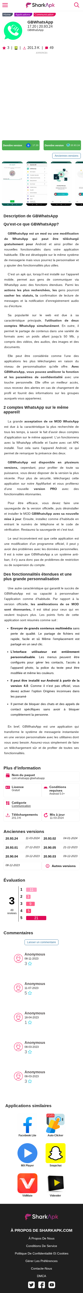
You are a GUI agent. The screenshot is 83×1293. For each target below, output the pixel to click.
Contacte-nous (41, 1268)
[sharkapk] (40, 5)
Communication (44, 14)
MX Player (27, 1165)
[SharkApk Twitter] (31, 1287)
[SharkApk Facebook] (41, 1287)
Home (7, 14)
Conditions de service (41, 1246)
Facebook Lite (27, 1135)
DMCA (41, 1276)
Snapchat (56, 1165)
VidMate (27, 1195)
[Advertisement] (41, 96)
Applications (22, 14)
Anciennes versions (66, 155)
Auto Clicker (55, 1135)
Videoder (55, 1195)
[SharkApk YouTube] (51, 1287)
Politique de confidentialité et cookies (41, 1253)
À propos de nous (41, 1238)
